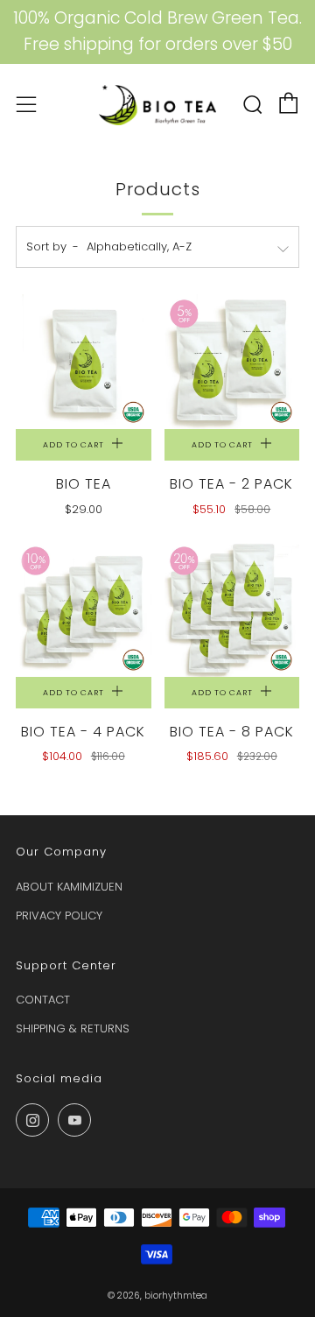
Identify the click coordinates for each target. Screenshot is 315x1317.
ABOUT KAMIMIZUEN (69, 886)
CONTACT (43, 999)
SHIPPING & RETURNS (73, 1028)
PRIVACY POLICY (59, 915)
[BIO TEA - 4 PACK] (83, 609)
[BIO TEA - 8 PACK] (232, 609)
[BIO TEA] (83, 362)
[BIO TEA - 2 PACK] (232, 362)
